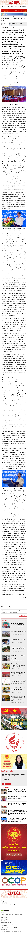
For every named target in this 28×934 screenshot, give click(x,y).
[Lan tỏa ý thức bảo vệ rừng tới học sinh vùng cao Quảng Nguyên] (6, 690)
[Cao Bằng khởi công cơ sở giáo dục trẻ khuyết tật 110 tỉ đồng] (6, 674)
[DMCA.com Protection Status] (5, 910)
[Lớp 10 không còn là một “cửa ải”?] (6, 641)
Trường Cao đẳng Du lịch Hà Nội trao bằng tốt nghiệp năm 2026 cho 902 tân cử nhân (18, 624)
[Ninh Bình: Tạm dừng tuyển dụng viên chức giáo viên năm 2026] (6, 649)
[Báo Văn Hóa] (14, 893)
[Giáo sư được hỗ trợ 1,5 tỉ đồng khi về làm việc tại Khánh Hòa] (6, 682)
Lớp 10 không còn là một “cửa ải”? (18, 640)
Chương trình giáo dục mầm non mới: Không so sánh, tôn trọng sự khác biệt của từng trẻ (18, 665)
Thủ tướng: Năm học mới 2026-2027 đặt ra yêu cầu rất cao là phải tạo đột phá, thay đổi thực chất (18, 698)
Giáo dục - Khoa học (15, 627)
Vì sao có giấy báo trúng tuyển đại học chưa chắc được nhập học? (17, 790)
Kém (5, 781)
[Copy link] (9, 27)
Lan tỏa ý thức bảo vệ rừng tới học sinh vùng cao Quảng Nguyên (18, 689)
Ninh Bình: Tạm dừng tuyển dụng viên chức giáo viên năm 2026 (18, 648)
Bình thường (7, 779)
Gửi (3, 784)
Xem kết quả (8, 784)
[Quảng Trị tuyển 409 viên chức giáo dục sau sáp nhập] (4, 798)
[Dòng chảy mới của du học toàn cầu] (6, 634)
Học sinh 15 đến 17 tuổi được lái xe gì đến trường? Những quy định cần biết (18, 657)
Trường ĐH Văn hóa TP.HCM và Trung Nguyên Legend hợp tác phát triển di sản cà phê (17, 819)
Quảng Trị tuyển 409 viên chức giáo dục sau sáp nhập (17, 797)
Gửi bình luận (23, 615)
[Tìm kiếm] (25, 2)
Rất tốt (5, 778)
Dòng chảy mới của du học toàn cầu (18, 632)
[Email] (7, 27)
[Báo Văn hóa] (14, 2)
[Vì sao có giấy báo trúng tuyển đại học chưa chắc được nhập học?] (4, 791)
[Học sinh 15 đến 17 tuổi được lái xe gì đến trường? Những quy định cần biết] (6, 658)
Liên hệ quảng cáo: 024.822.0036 (8, 920)
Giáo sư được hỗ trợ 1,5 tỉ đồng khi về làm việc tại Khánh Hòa (18, 680)
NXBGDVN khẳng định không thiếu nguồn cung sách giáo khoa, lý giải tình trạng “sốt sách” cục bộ (17, 812)
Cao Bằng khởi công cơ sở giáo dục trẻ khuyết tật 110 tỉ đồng (18, 673)
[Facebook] (6, 27)
